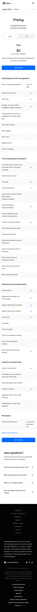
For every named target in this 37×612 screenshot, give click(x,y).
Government (18, 596)
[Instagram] (32, 562)
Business (18, 523)
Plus (27, 36)
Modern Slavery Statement (18, 599)
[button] (18, 468)
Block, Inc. (18, 605)
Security (18, 593)
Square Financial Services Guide (18, 602)
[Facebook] (29, 562)
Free (10, 36)
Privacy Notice (18, 590)
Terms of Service (18, 587)
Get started (18, 68)
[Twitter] (27, 562)
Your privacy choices (18, 584)
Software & (18, 513)
